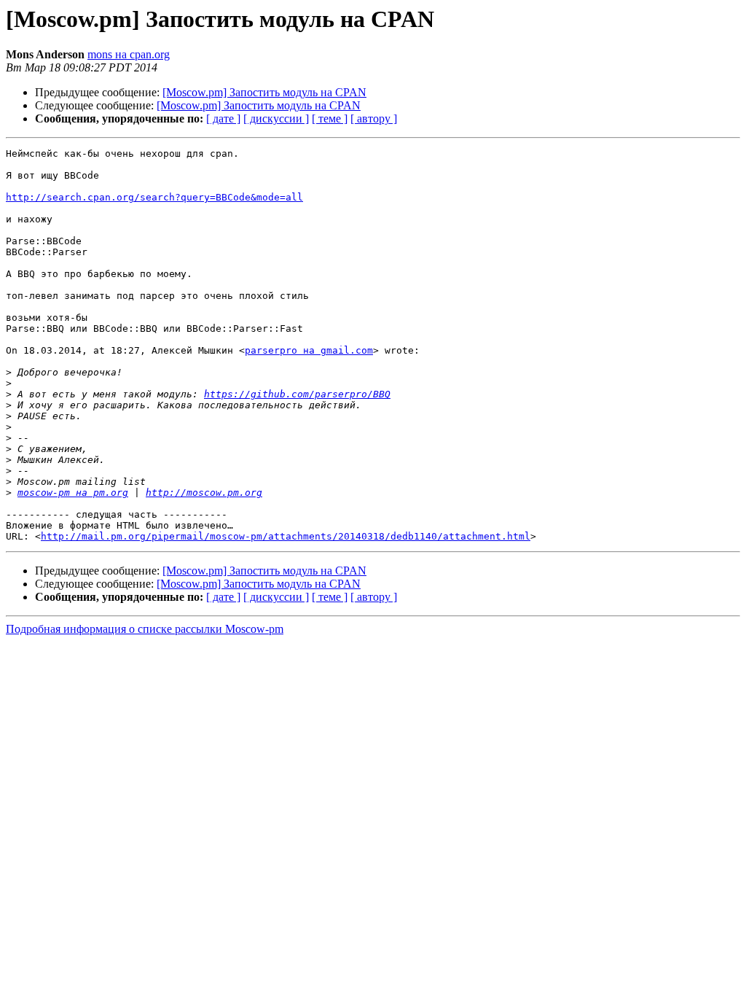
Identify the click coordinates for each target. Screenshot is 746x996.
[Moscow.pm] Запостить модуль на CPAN (264, 92)
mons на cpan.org (128, 54)
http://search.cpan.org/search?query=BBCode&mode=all (154, 197)
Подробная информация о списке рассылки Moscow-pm (144, 629)
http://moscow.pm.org (204, 492)
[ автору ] (373, 118)
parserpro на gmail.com (309, 350)
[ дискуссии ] (276, 118)
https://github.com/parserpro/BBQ (297, 394)
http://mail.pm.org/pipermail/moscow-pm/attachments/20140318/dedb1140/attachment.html (285, 536)
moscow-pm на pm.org (72, 492)
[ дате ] (223, 118)
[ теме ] (330, 118)
